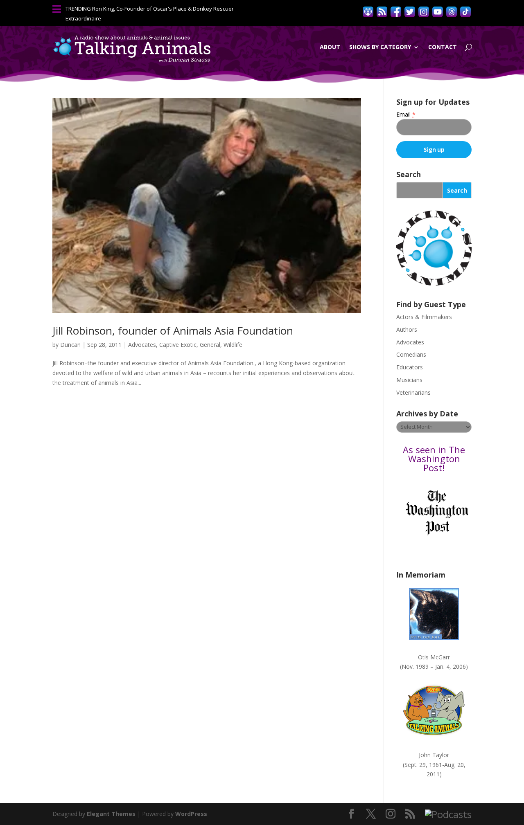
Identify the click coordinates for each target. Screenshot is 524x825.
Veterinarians (413, 392)
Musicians (409, 380)
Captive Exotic (177, 344)
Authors (406, 329)
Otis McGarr (434, 657)
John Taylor (434, 755)
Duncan (70, 344)
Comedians (411, 354)
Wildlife (233, 344)
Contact (442, 47)
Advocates (142, 344)
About (330, 47)
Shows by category (380, 47)
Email (406, 114)
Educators (409, 367)
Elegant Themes (111, 814)
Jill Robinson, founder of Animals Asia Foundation (172, 330)
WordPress (191, 814)
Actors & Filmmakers (424, 317)
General (210, 344)
